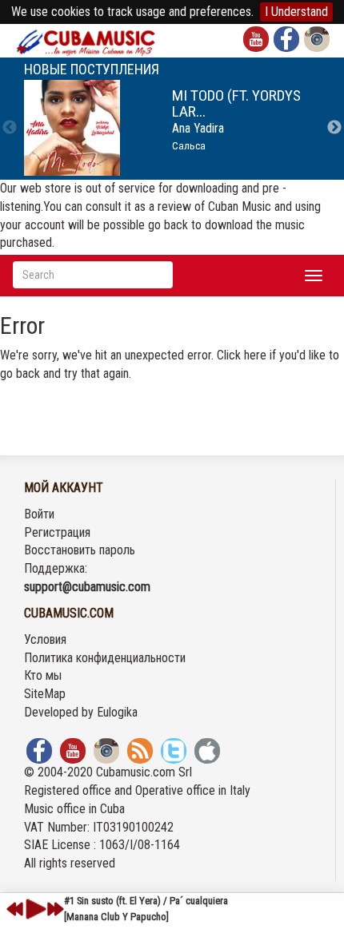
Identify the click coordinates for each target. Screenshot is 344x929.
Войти (39, 514)
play (33, 909)
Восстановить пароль (79, 550)
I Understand (296, 11)
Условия (45, 639)
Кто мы (43, 675)
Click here (241, 355)
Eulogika (117, 712)
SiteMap (45, 693)
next (55, 909)
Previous (10, 128)
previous (15, 909)
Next (334, 128)
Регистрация (57, 532)
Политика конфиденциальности (105, 657)
